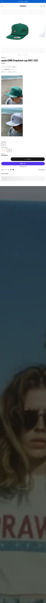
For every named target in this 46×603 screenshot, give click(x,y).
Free (3, 144)
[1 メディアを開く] (32, 11)
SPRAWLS (23, 6)
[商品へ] (18, 55)
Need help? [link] (42, 169)
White (3, 150)
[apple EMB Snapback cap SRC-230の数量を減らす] (2, 159)
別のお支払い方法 (23, 166)
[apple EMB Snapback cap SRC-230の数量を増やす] (8, 159)
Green (9, 150)
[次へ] (44, 1)
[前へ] (1, 1)
